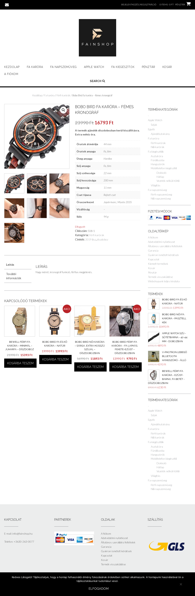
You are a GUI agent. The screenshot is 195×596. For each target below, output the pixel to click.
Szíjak (154, 124)
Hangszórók (158, 164)
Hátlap (160, 176)
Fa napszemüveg (63, 66)
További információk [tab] (13, 276)
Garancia (153, 250)
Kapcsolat (153, 259)
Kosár (167, 66)
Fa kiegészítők (156, 151)
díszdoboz (102, 239)
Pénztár (148, 66)
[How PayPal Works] (74, 544)
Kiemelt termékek (158, 263)
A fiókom (11, 74)
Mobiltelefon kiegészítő (164, 168)
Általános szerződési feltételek (165, 246)
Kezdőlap (12, 66)
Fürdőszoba (157, 160)
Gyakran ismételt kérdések (163, 255)
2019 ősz (90, 239)
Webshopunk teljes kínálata (164, 281)
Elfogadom (99, 588)
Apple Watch (94, 66)
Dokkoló (161, 172)
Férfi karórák (63, 95)
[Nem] (180, 584)
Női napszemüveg (161, 198)
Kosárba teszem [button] (20, 363)
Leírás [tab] (10, 264)
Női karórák (157, 147)
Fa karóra (35, 66)
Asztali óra (157, 156)
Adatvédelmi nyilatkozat (161, 241)
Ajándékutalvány (160, 133)
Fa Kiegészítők (123, 66)
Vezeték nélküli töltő (168, 180)
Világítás (155, 185)
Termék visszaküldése (160, 276)
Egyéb (151, 129)
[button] (63, 110)
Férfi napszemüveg (161, 194)
